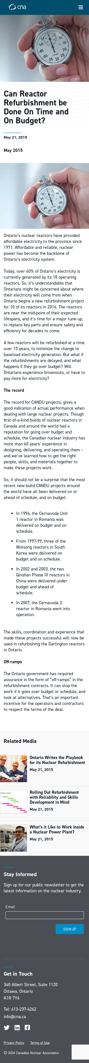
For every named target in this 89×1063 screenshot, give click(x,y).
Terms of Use (40, 1042)
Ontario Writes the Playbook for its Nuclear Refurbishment (57, 760)
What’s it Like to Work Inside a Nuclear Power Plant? (57, 829)
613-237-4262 (23, 1009)
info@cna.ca (15, 1017)
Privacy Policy (14, 1042)
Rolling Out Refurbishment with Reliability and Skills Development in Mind (54, 797)
